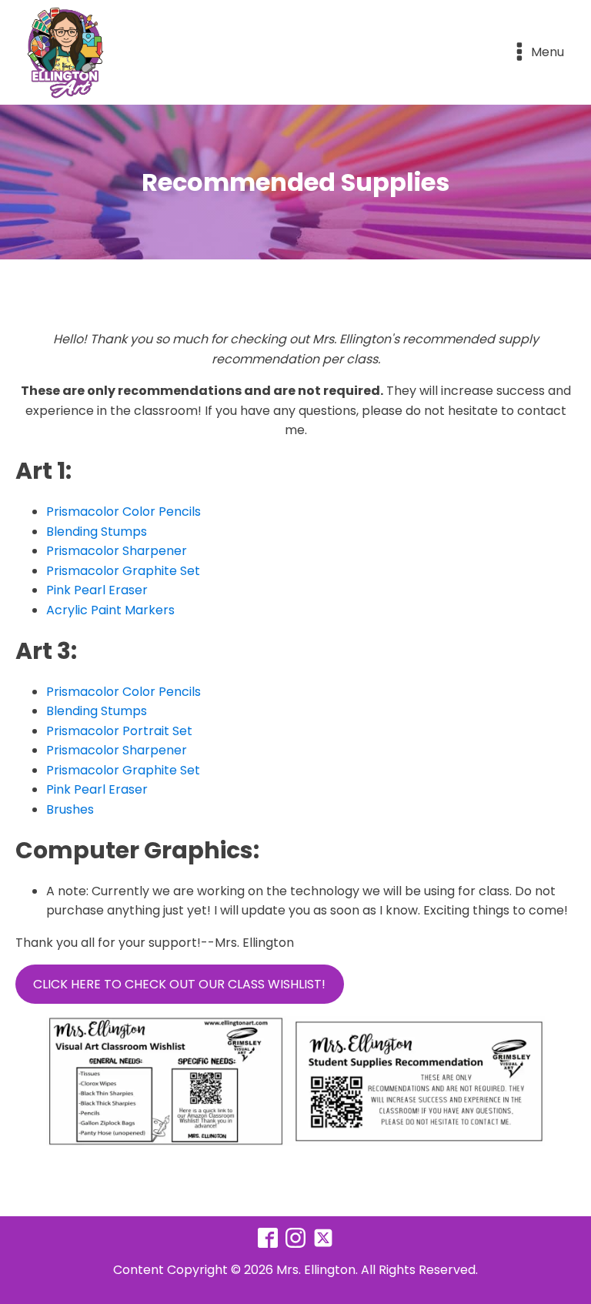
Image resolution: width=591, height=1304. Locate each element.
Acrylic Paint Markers (110, 610)
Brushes (70, 809)
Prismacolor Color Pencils (123, 511)
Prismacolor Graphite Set (123, 571)
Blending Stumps (96, 531)
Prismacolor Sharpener (116, 551)
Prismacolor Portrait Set (119, 731)
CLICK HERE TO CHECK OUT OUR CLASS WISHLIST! (179, 984)
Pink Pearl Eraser (97, 590)
